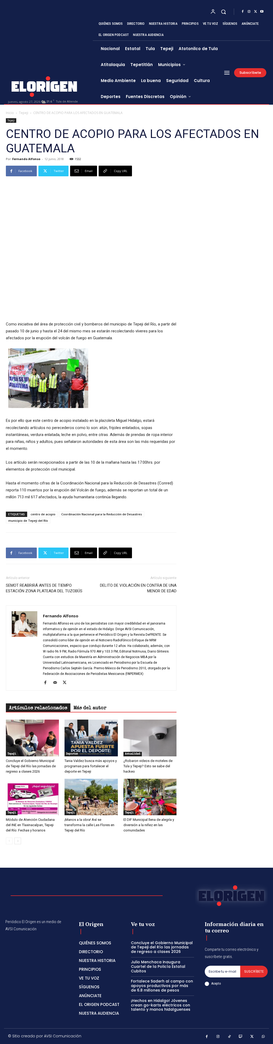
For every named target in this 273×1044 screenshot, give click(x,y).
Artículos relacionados (38, 708)
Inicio (10, 113)
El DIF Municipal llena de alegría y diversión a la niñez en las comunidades (148, 825)
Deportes (72, 754)
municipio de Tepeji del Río (28, 521)
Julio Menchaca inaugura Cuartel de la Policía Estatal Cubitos (158, 966)
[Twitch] (240, 1037)
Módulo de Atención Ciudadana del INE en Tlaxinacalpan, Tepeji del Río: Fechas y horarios (30, 825)
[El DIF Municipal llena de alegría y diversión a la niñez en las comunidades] (149, 797)
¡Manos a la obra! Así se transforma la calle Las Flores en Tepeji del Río (89, 825)
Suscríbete (254, 971)
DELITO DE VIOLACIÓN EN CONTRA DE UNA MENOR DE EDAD (138, 588)
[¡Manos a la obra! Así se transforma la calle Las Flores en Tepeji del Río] (91, 797)
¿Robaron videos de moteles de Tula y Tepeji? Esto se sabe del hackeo (147, 766)
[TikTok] (229, 1037)
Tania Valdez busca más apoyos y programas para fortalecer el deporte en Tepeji (91, 766)
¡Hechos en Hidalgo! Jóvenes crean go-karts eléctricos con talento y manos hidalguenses (160, 1005)
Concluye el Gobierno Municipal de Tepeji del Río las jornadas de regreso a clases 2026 (31, 766)
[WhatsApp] (263, 1037)
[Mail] (57, 683)
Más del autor (90, 708)
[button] (223, 11)
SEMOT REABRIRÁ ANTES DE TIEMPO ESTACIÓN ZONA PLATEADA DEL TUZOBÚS (44, 588)
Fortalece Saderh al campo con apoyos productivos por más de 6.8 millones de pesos (162, 985)
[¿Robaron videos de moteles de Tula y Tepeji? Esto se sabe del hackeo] (149, 738)
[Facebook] (242, 12)
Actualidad (132, 754)
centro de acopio (43, 514)
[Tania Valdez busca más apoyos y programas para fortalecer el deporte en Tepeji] (91, 738)
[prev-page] (9, 841)
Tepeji (23, 113)
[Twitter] (255, 12)
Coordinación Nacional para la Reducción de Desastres (101, 514)
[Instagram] (249, 12)
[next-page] (17, 841)
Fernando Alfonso (26, 159)
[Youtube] (262, 12)
